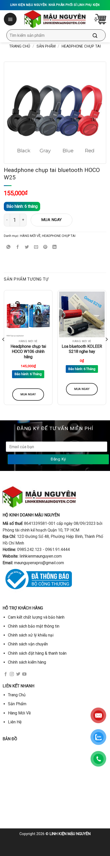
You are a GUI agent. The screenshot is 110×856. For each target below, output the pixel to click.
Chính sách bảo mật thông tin (33, 626)
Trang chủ (19, 46)
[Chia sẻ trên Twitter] (27, 247)
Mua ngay (51, 219)
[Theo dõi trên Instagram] (12, 674)
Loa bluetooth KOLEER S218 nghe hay (82, 349)
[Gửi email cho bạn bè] (36, 247)
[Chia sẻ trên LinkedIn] (54, 247)
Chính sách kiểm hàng (27, 662)
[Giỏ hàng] (100, 19)
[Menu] (11, 19)
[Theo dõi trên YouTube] (24, 674)
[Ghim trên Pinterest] (45, 247)
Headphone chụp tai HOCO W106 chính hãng (28, 352)
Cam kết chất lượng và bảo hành (36, 617)
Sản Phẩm (46, 46)
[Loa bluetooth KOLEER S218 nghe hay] (82, 314)
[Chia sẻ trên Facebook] (18, 247)
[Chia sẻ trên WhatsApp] (8, 247)
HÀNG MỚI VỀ (30, 236)
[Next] (106, 349)
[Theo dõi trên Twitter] (18, 674)
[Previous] (3, 349)
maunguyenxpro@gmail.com (39, 562)
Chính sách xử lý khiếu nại (30, 635)
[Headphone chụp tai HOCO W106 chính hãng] (28, 314)
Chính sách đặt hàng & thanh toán (37, 653)
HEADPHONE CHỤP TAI (81, 46)
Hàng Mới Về (19, 713)
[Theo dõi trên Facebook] (6, 674)
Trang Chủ (17, 694)
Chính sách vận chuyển (28, 644)
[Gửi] (98, 35)
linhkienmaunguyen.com (40, 556)
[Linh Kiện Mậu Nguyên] (55, 19)
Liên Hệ (14, 722)
